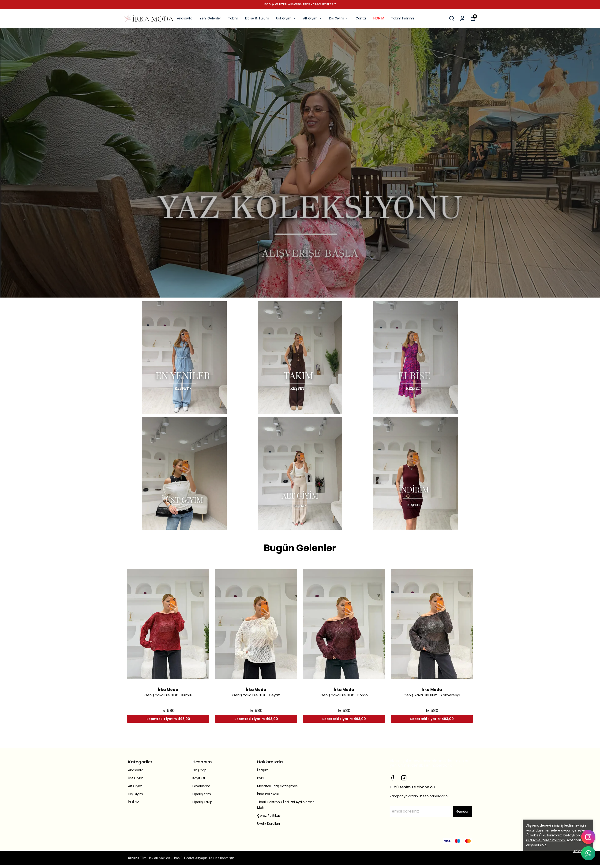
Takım (233, 18)
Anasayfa (184, 18)
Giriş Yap (199, 770)
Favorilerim (201, 786)
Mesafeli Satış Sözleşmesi (277, 786)
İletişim (263, 770)
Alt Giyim (310, 18)
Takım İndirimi (402, 18)
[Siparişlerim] (462, 18)
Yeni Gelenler (210, 18)
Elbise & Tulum (257, 18)
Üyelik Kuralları (268, 823)
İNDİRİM (378, 18)
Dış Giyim (336, 18)
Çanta (361, 18)
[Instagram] (404, 778)
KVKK (261, 778)
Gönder (462, 811)
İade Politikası (268, 794)
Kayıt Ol (198, 778)
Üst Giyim (284, 18)
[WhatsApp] (588, 853)
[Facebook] (392, 778)
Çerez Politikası (269, 815)
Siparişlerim (201, 794)
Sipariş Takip (202, 802)
